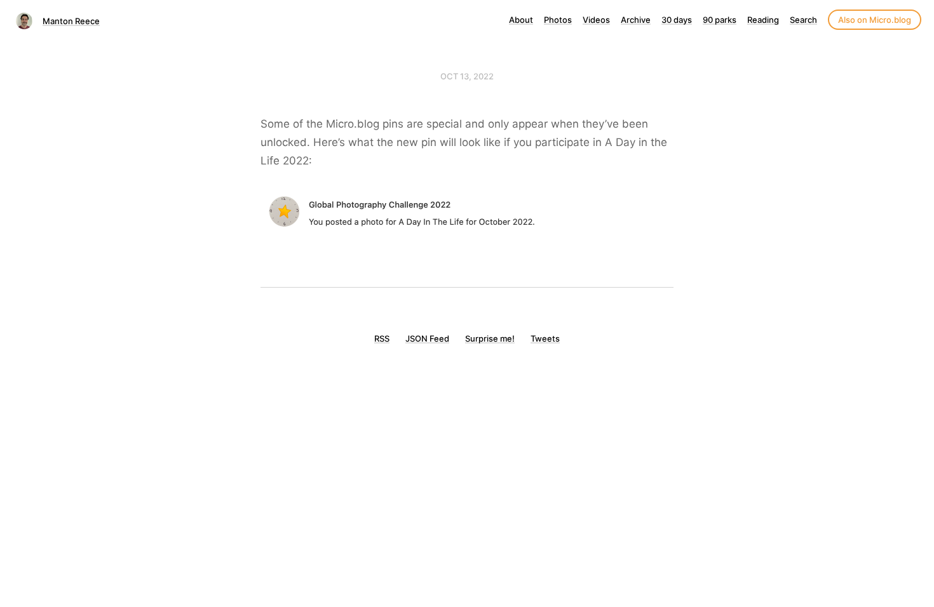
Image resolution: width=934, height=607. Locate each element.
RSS (381, 338)
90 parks (719, 20)
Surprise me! (490, 338)
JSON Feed (427, 338)
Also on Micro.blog (874, 20)
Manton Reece (71, 21)
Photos (558, 20)
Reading (763, 20)
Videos (596, 20)
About (521, 20)
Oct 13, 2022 (467, 76)
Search (803, 20)
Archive (636, 20)
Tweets (545, 338)
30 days (676, 20)
